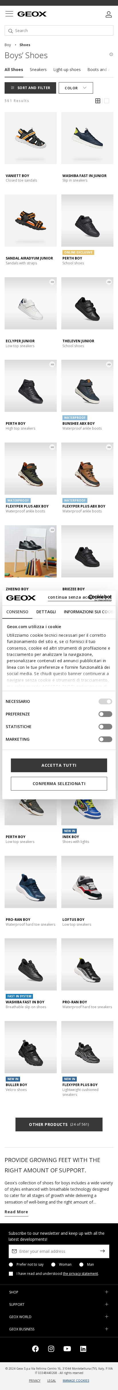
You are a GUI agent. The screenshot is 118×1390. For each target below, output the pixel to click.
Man (90, 1264)
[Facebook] (35, 1350)
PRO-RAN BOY (18, 919)
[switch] (105, 714)
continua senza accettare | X (79, 597)
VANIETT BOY (17, 175)
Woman (65, 1264)
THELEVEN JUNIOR (78, 341)
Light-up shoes (67, 69)
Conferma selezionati (59, 783)
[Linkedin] (83, 1350)
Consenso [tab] (17, 611)
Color (71, 88)
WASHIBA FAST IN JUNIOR (84, 175)
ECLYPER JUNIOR (20, 341)
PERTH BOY (72, 258)
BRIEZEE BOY (73, 589)
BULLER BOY (16, 1084)
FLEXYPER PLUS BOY (80, 1084)
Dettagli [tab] (46, 611)
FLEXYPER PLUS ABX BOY (27, 506)
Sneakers (38, 69)
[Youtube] (67, 1350)
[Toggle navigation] (9, 14)
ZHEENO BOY (17, 589)
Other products (59, 1124)
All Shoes (14, 69)
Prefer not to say (30, 1264)
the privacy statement (80, 1273)
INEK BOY (70, 836)
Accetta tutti (59, 765)
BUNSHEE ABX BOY (78, 423)
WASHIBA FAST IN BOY (25, 1002)
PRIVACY (34, 1381)
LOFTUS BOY (73, 919)
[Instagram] (51, 1350)
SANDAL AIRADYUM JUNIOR (29, 258)
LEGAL (51, 1381)
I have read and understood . (58, 1273)
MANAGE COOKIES (76, 1381)
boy (8, 44)
